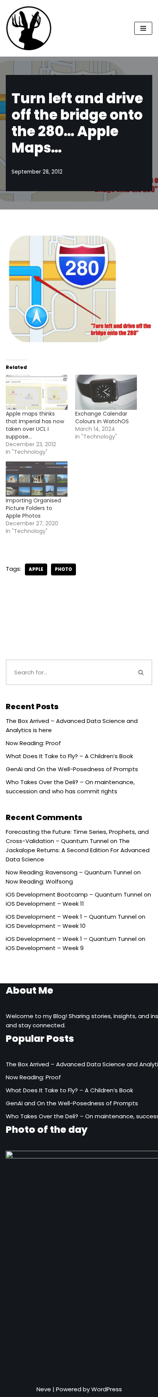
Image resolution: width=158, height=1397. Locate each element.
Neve (43, 1389)
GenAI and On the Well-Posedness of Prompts (72, 769)
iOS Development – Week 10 (46, 926)
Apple (36, 569)
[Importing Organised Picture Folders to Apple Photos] (36, 479)
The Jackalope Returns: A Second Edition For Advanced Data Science (78, 850)
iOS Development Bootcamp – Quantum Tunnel (74, 894)
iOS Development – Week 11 (45, 904)
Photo (63, 569)
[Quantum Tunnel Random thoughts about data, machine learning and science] (29, 28)
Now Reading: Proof (33, 743)
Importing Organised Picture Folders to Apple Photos (33, 508)
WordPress (106, 1389)
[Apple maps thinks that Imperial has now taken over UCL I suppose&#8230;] (36, 392)
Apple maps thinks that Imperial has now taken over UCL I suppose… (35, 425)
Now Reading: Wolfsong (39, 881)
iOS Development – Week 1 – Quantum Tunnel (71, 917)
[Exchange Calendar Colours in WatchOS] (106, 392)
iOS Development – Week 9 (45, 948)
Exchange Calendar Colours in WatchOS (102, 417)
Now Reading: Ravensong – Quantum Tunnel (69, 872)
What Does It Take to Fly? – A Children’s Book (69, 756)
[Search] (141, 672)
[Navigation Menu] (143, 28)
